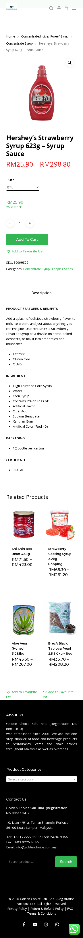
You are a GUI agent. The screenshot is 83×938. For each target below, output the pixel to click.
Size (11, 180)
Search (66, 862)
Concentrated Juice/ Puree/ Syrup (45, 36)
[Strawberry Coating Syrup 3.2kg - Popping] (60, 523)
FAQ (70, 908)
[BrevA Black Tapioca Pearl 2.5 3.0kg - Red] (60, 617)
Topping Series (62, 269)
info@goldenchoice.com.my (36, 847)
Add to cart (27, 239)
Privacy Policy (17, 908)
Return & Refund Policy (47, 908)
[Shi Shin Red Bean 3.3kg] (24, 523)
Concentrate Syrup (19, 43)
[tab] (41, 293)
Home (10, 36)
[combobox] (41, 779)
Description (41, 292)
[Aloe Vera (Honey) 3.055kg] (24, 617)
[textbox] (41, 779)
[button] (25, 251)
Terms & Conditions (41, 913)
